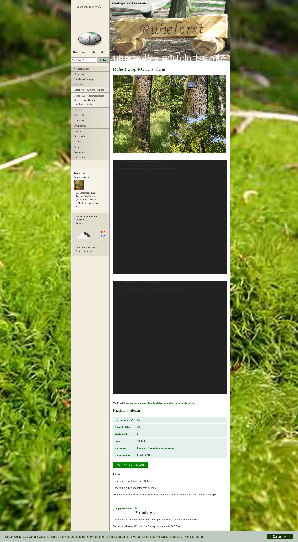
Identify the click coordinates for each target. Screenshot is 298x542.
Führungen (79, 120)
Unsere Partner (81, 115)
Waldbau (78, 84)
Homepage (79, 74)
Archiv (77, 147)
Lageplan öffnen (123, 508)
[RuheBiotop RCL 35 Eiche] (170, 114)
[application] (170, 217)
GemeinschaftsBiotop (84, 100)
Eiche (129, 403)
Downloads (79, 136)
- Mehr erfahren (193, 536)
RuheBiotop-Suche (83, 104)
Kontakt (78, 110)
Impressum (79, 157)
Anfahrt (78, 141)
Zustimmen (280, 536)
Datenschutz (80, 152)
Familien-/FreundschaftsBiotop (89, 96)
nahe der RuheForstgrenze (178, 403)
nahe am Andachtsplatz (147, 403)
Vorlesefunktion (81, 68)
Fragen (77, 131)
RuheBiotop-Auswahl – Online (89, 90)
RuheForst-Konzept (83, 79)
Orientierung (80, 126)
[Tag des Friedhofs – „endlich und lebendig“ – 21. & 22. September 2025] (79, 189)
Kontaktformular (130, 464)
